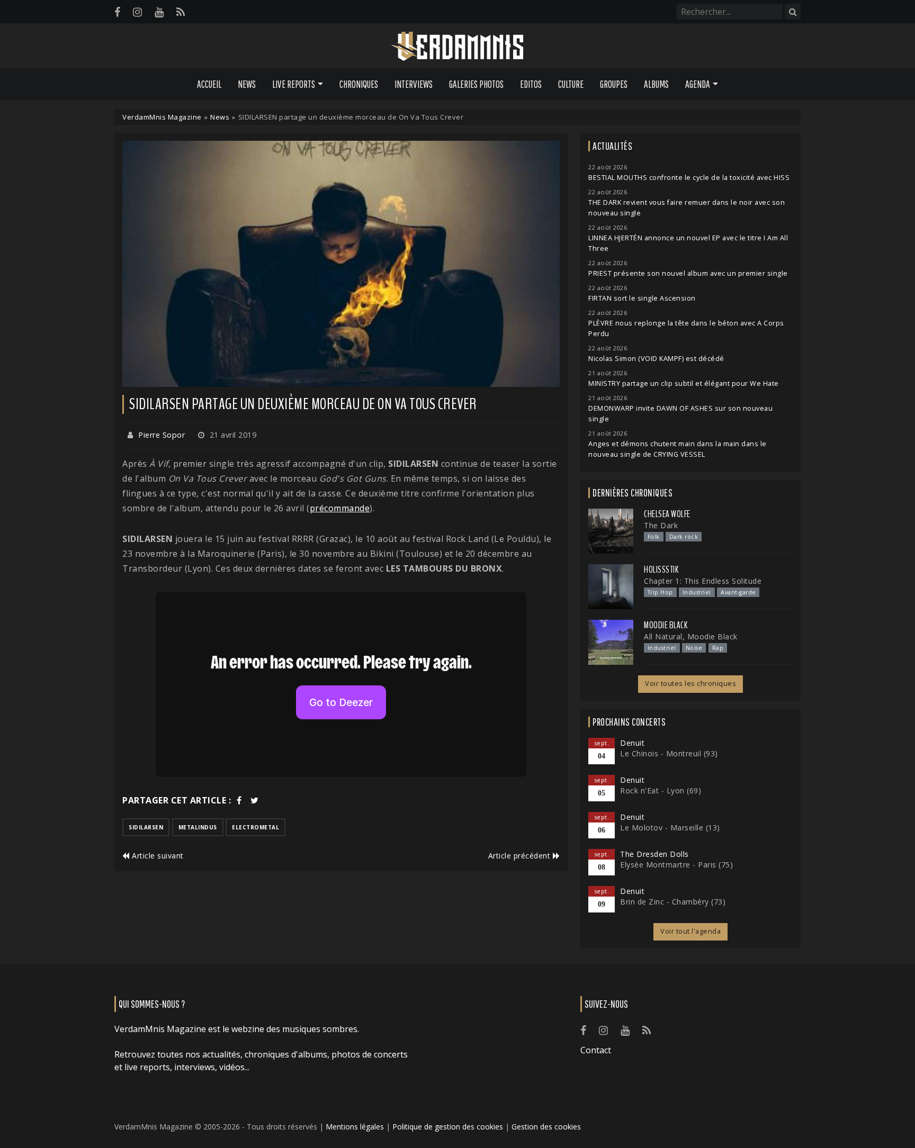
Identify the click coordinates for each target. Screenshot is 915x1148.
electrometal (255, 827)
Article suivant (157, 856)
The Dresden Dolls (654, 854)
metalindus (197, 827)
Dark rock (683, 536)
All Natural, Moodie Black (691, 636)
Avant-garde (738, 592)
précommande (340, 508)
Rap (718, 648)
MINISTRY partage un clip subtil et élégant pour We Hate (683, 383)
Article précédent (520, 856)
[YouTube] (159, 12)
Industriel (697, 592)
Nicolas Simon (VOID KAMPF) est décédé (656, 358)
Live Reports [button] (293, 84)
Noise (694, 648)
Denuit (632, 743)
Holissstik (661, 569)
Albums (656, 84)
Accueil (209, 84)
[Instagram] (137, 12)
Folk (654, 536)
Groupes (613, 84)
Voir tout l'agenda (690, 931)
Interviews (413, 84)
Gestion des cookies (546, 1127)
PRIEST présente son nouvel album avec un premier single (688, 273)
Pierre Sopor (161, 435)
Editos (531, 84)
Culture (571, 84)
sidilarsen (146, 827)
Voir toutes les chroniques (690, 683)
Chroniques (358, 84)
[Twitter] (254, 800)
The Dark (661, 525)
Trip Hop (660, 592)
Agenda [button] (697, 84)
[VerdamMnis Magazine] (457, 46)
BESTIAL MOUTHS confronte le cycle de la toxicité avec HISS (689, 177)
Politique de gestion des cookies (447, 1127)
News (247, 84)
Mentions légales (355, 1127)
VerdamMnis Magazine (162, 117)
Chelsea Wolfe (667, 514)
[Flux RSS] (180, 12)
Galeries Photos (476, 84)
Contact (595, 1050)
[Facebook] (117, 12)
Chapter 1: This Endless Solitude (702, 581)
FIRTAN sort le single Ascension (642, 298)
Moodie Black (665, 625)
